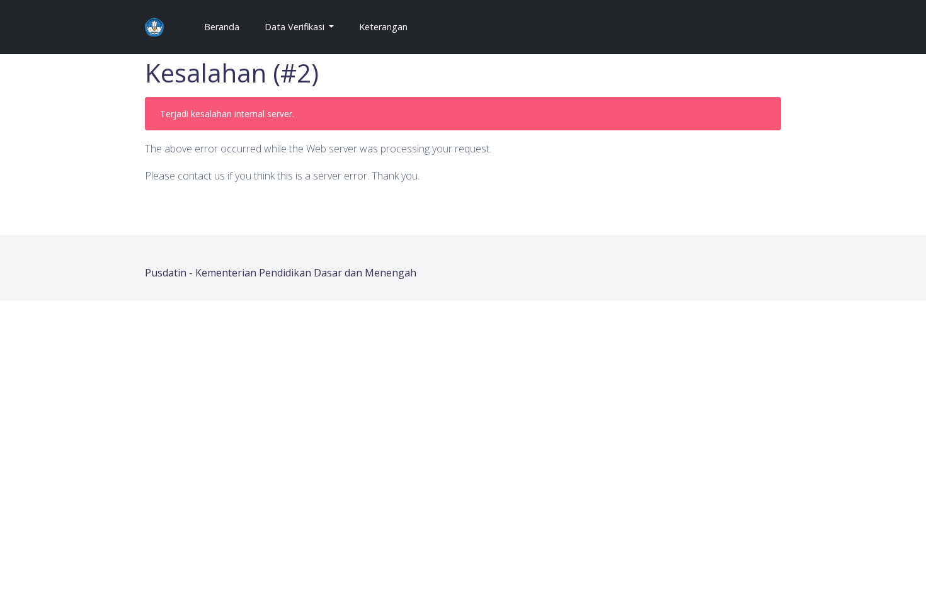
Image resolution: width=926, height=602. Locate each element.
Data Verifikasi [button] (296, 27)
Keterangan (383, 27)
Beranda (226, 26)
